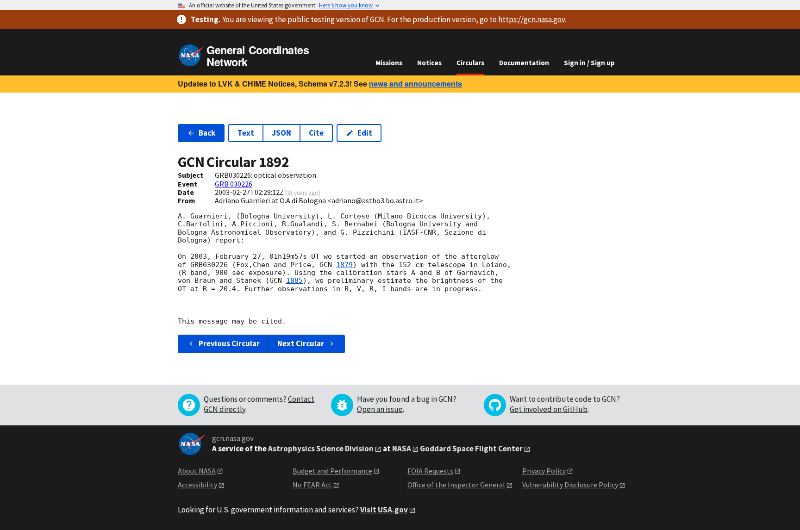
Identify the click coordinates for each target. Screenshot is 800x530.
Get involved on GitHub (549, 409)
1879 (344, 265)
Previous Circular (229, 343)
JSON (281, 133)
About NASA (197, 470)
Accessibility (197, 484)
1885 (294, 280)
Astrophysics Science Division (321, 448)
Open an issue (380, 409)
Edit (364, 133)
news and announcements (415, 83)
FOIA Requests (430, 470)
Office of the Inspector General (456, 484)
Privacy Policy (544, 470)
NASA (401, 448)
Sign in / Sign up (589, 62)
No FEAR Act (312, 484)
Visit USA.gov (384, 510)
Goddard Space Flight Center (471, 448)
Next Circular (300, 343)
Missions (388, 62)
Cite (316, 133)
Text (246, 133)
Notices (429, 62)
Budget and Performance (332, 470)
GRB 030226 (233, 183)
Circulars (470, 62)
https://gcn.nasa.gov (531, 19)
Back (207, 133)
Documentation (524, 62)
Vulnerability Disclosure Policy (570, 484)
